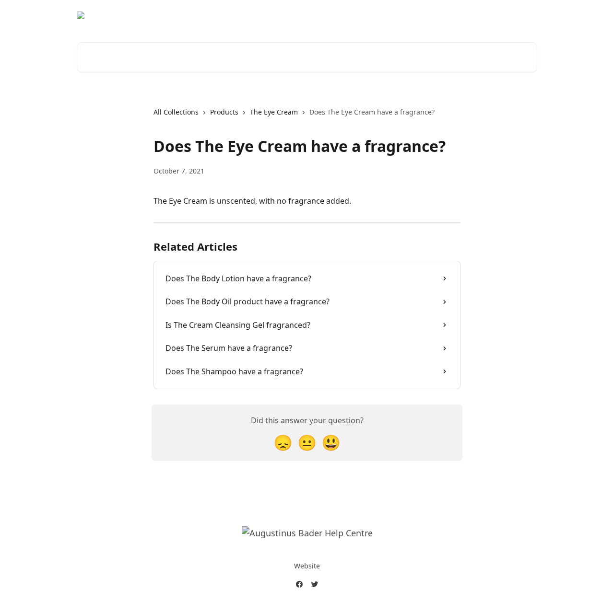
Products (224, 111)
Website (307, 565)
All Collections (176, 111)
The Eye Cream (274, 111)
